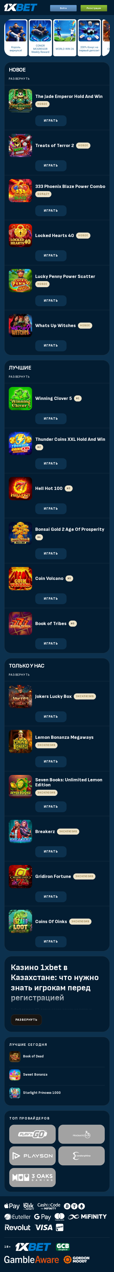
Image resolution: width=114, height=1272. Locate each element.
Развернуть (19, 79)
